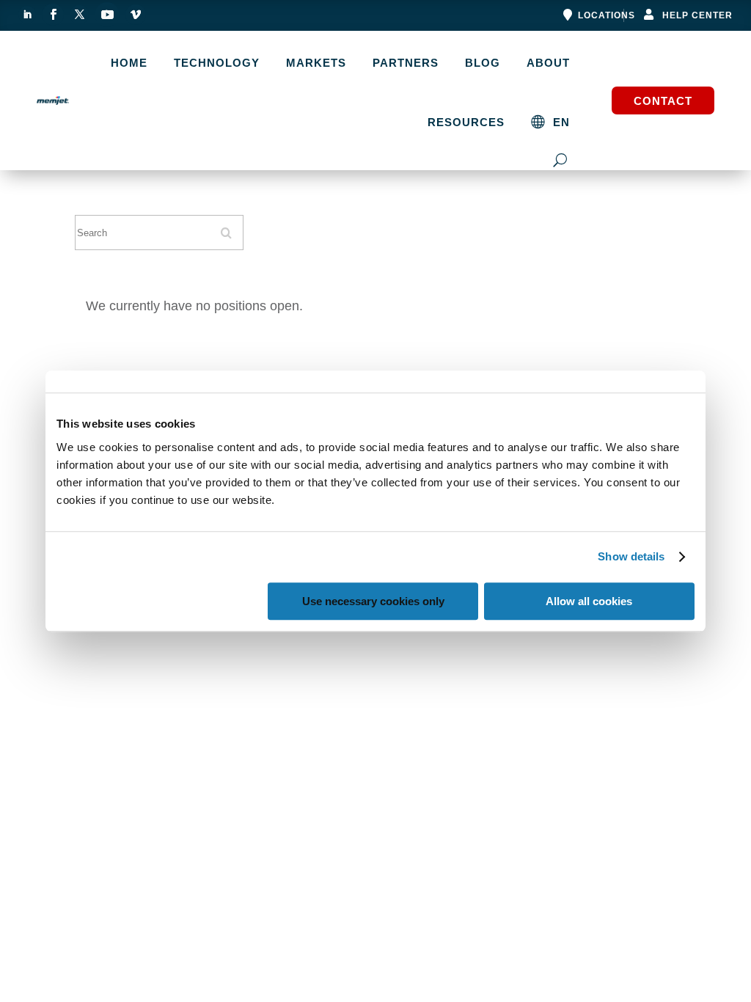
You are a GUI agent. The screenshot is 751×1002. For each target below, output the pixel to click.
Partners (406, 63)
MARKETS (316, 63)
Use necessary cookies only (373, 601)
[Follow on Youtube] (107, 14)
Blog (482, 63)
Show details (631, 556)
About (548, 63)
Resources (466, 122)
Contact (663, 101)
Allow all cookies (589, 601)
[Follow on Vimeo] (135, 14)
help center (697, 15)
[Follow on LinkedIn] (27, 14)
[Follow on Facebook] (53, 15)
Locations (606, 15)
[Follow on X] (79, 14)
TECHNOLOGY (217, 63)
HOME (129, 63)
